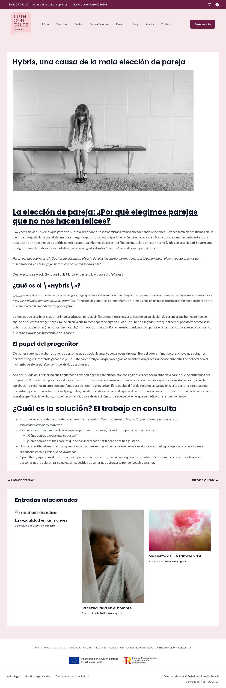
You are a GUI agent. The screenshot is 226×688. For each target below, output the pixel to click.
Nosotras (61, 24)
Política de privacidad (37, 676)
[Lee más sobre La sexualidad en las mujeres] (36, 512)
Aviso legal (13, 676)
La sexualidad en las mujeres (41, 520)
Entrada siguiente (204, 479)
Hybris (17, 295)
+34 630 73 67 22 (17, 4)
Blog (136, 24)
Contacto (167, 24)
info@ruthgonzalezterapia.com (50, 4)
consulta (160, 408)
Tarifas (78, 24)
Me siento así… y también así (175, 556)
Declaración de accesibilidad (72, 676)
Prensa (150, 24)
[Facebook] (217, 5)
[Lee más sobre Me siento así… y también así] (180, 530)
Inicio (45, 24)
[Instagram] (209, 5)
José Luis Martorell (66, 274)
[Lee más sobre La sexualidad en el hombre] (113, 556)
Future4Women (99, 24)
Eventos (121, 24)
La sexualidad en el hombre (107, 608)
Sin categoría (48, 525)
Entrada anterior (20, 479)
